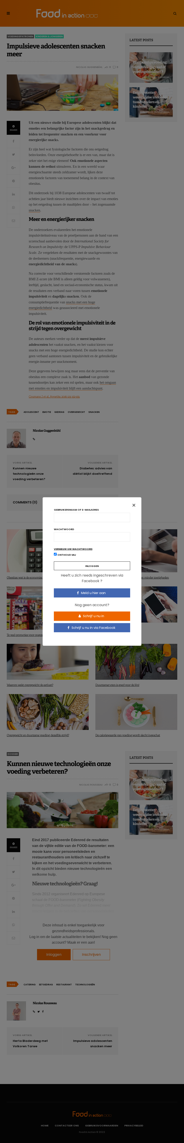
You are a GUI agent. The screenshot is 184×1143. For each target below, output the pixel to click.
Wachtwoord (64, 529)
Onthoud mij (66, 554)
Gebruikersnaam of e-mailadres (76, 509)
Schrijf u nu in (93, 616)
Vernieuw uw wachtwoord (73, 548)
